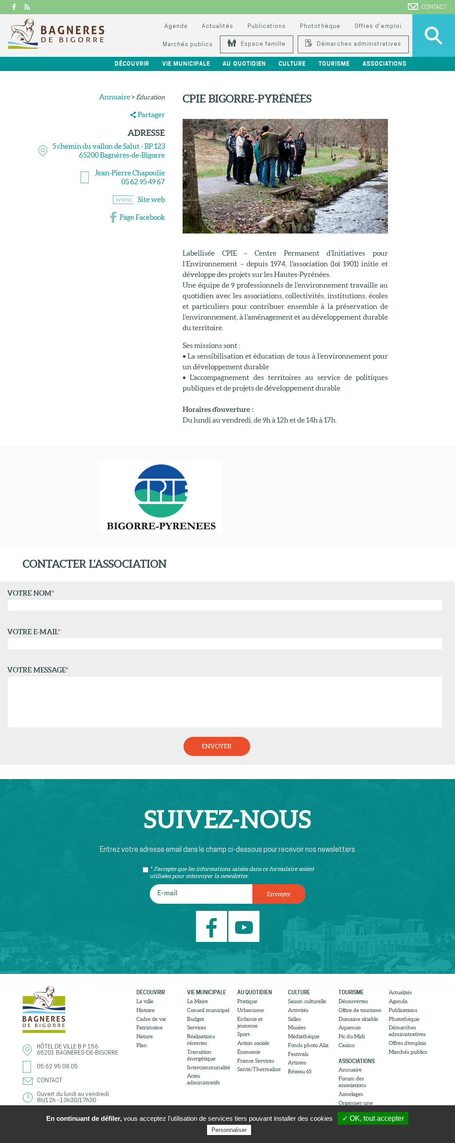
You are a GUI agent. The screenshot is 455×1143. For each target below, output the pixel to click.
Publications (266, 26)
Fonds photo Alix (308, 1045)
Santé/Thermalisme (259, 1069)
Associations (357, 1061)
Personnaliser (229, 1130)
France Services (255, 1061)
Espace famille (262, 44)
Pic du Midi (352, 1036)
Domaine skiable (358, 1019)
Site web (151, 199)
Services (196, 1027)
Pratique (247, 1001)
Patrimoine (149, 1027)
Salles (294, 1019)
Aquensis (350, 1027)
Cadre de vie (151, 1019)
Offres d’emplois (407, 1043)
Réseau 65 (299, 1071)
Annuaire (114, 97)
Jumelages (351, 1094)
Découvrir (150, 992)
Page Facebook (142, 217)
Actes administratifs (203, 1079)
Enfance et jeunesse (250, 1022)
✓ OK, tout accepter (373, 1118)
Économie (248, 1052)
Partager (151, 115)
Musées (297, 1027)
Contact (434, 7)
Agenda (176, 26)
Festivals (298, 1054)
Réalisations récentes (201, 1039)
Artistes (297, 1062)
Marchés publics (188, 44)
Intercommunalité (208, 1067)
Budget (195, 1019)
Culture (299, 992)
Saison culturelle (307, 1001)
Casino (347, 1045)
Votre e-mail (33, 632)
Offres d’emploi (378, 26)
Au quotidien (254, 992)
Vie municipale (206, 992)
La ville (144, 1001)
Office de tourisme (360, 1010)
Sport (243, 1034)
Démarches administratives (358, 44)
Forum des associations (352, 1082)
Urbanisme (250, 1010)
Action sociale (253, 1043)
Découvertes (353, 1001)
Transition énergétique (201, 1055)
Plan (141, 1045)
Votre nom (30, 593)
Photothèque (320, 26)
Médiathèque (303, 1036)
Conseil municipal (208, 1010)
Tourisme (351, 992)
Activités (298, 1010)
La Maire (197, 1001)
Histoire (145, 1010)
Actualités (217, 26)
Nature (144, 1036)
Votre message (37, 670)
